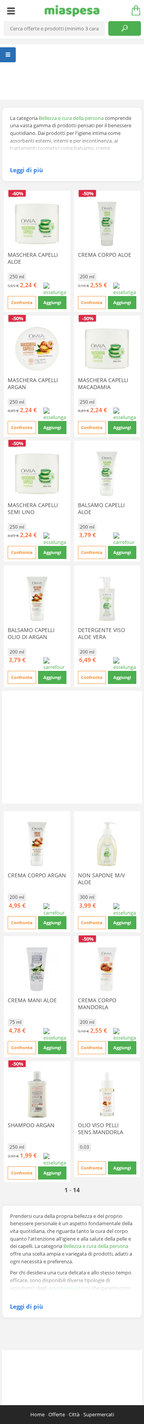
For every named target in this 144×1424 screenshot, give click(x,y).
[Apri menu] (11, 11)
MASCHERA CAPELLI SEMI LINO (33, 508)
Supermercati (98, 1414)
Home (37, 1414)
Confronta (22, 302)
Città (74, 1414)
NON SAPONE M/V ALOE (101, 879)
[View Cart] (133, 11)
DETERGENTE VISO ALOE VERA (101, 633)
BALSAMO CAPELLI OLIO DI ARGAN (31, 633)
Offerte (56, 1414)
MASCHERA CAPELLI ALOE (33, 258)
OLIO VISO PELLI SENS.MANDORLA (100, 1128)
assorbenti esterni (68, 1287)
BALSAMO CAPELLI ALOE (101, 508)
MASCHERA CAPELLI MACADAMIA (103, 383)
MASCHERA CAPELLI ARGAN (33, 383)
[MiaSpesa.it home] (72, 11)
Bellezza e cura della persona (71, 118)
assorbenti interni (86, 1295)
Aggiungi (52, 302)
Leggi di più (26, 170)
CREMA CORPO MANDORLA (97, 1003)
